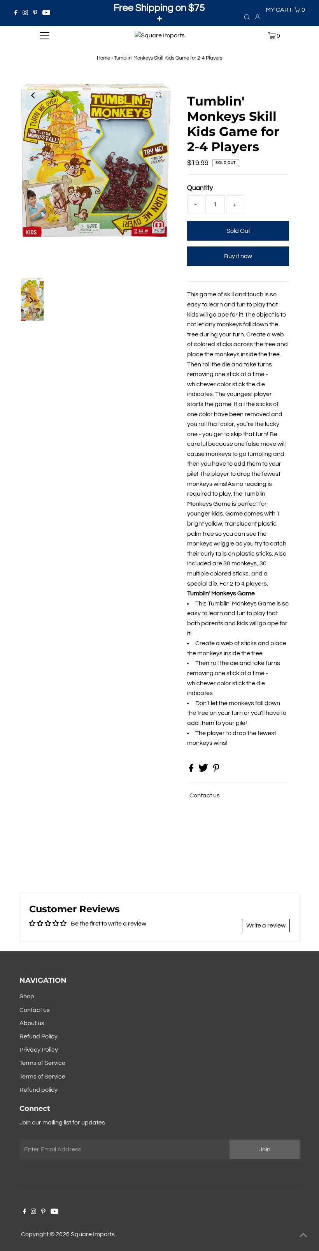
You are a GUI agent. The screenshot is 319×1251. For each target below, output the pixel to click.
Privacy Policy (38, 1050)
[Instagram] (25, 13)
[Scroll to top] (303, 1235)
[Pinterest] (35, 13)
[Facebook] (15, 13)
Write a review (266, 925)
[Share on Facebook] (192, 770)
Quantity (200, 188)
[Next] (52, 95)
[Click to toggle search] (247, 16)
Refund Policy (38, 1036)
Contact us (204, 795)
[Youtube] (46, 13)
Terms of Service (42, 1063)
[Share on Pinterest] (216, 770)
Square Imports (93, 1234)
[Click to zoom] (158, 95)
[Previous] (33, 95)
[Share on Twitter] (203, 770)
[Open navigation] (45, 36)
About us (31, 1023)
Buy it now (238, 256)
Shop (26, 996)
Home (103, 58)
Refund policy (38, 1090)
